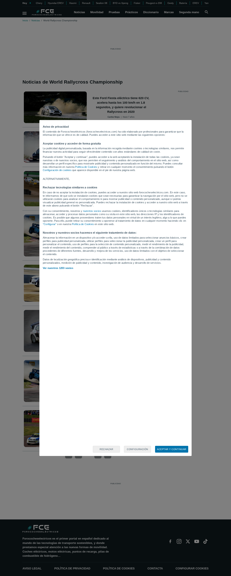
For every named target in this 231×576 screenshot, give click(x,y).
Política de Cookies (86, 166)
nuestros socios (92, 211)
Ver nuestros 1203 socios (58, 268)
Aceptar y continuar (171, 449)
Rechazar (106, 449)
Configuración (137, 449)
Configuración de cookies (57, 170)
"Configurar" (49, 224)
